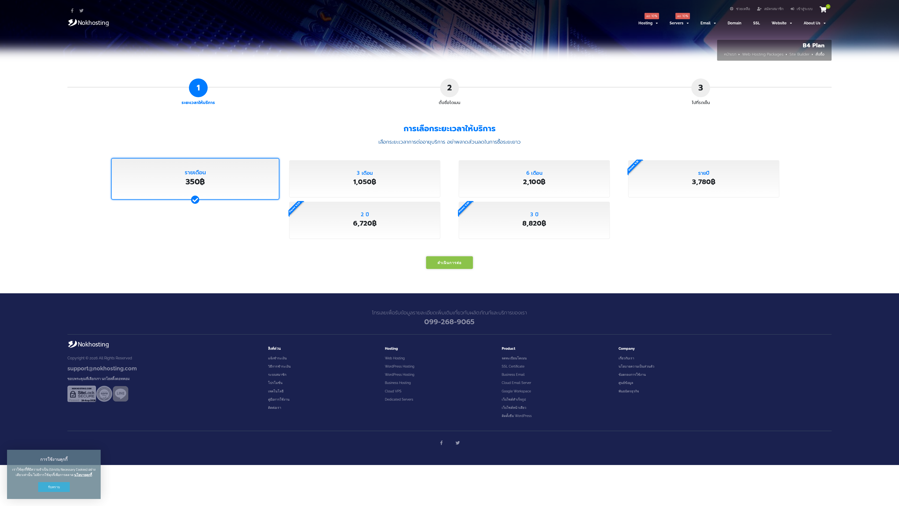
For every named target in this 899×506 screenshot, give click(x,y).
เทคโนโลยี (276, 391)
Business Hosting (398, 383)
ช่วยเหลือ (742, 9)
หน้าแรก (730, 54)
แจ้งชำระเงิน (277, 358)
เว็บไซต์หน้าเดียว (514, 407)
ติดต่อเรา (274, 407)
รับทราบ (54, 486)
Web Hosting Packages (763, 54)
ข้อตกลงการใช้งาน (632, 374)
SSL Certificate (513, 366)
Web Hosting (395, 358)
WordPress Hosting (399, 366)
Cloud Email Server (516, 383)
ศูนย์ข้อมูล (626, 383)
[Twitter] (81, 10)
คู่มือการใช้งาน (279, 399)
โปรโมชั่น (275, 383)
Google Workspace (516, 391)
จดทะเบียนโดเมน (514, 358)
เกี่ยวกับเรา (626, 358)
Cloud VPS (393, 391)
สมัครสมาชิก (773, 9)
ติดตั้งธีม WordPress (517, 416)
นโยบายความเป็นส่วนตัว (636, 366)
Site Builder (799, 54)
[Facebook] (72, 10)
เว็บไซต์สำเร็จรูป (514, 399)
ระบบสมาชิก (277, 374)
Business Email (513, 374)
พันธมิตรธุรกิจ (629, 391)
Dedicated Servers (399, 399)
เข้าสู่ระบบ (804, 9)
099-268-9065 (449, 321)
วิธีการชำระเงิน (279, 366)
